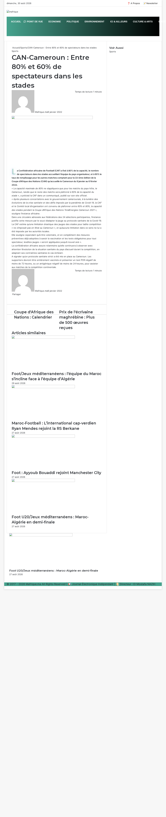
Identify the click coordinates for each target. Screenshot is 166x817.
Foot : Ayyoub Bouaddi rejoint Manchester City (56, 472)
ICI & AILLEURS (118, 21)
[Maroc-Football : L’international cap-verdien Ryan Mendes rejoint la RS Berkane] (43, 387)
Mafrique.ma (41, 112)
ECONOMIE (54, 21)
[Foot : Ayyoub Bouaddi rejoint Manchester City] (43, 437)
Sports (23, 47)
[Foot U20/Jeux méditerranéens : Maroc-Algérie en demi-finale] (43, 481)
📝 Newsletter (150, 3)
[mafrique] (12, 11)
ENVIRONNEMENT (94, 21)
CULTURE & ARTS (142, 21)
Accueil (16, 47)
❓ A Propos (133, 3)
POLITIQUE (72, 21)
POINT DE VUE (34, 21)
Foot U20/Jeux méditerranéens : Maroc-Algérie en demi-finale (53, 570)
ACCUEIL (16, 21)
